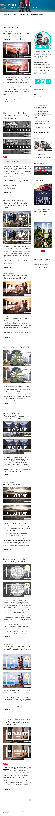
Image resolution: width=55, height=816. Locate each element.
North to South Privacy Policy (41, 264)
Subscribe (18, 18)
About (14, 14)
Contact (36, 270)
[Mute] (47, 174)
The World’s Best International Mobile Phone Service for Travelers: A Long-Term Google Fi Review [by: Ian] (42, 121)
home (40, 62)
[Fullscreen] (49, 174)
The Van (22, 14)
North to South (16, 5)
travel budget (18, 173)
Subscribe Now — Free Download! (41, 262)
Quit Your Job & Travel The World (35, 14)
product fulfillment (25, 389)
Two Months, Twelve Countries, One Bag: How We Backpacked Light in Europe (16, 722)
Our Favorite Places (11, 484)
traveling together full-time (10, 528)
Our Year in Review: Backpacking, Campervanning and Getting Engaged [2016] (16, 416)
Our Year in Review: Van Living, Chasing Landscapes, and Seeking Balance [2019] (16, 36)
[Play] (36, 174)
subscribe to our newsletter (45, 72)
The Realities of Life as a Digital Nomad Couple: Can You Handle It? (17, 649)
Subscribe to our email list (40, 208)
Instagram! (48, 157)
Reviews (5, 18)
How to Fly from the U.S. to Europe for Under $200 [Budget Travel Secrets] (17, 115)
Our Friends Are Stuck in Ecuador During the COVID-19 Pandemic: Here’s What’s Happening (41, 111)
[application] (43, 170)
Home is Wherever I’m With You (17, 347)
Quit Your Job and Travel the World (42, 259)
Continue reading (8, 105)
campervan (38, 64)
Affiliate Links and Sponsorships (41, 267)
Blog (12, 18)
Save (6, 156)
